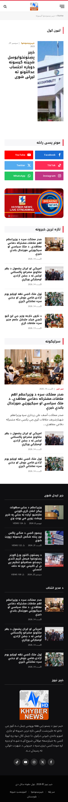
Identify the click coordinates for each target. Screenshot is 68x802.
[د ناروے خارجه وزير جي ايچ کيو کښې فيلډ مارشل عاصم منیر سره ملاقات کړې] (54, 321)
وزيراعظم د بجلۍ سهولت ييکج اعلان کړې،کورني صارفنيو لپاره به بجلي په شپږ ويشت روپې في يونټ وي (23, 513)
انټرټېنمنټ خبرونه (18, 791)
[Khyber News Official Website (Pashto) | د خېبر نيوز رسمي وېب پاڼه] (34, 6)
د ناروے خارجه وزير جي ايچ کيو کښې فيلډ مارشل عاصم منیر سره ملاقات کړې (23, 319)
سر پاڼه (51, 791)
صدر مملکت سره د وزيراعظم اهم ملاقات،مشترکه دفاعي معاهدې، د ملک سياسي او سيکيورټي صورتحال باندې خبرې (24, 246)
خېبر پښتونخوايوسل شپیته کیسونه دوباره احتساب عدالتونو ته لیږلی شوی (21, 64)
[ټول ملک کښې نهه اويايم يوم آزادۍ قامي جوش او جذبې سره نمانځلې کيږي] (54, 299)
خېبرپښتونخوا (37, 791)
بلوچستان (32, 796)
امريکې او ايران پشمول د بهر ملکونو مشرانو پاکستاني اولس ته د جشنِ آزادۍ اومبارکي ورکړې (23, 274)
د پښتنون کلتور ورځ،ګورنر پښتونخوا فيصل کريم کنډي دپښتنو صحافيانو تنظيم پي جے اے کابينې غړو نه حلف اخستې (25, 562)
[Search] (5, 6)
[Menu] (62, 6)
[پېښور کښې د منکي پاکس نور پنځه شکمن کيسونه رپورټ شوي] (54, 538)
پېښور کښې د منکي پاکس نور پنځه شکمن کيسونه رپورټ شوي (23, 537)
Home (60, 16)
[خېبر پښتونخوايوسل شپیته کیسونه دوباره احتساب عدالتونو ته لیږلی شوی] (50, 81)
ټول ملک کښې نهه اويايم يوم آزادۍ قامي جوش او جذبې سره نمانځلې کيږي (23, 298)
